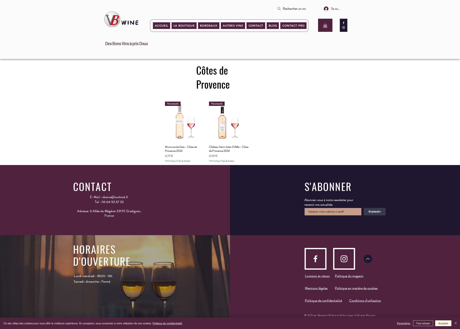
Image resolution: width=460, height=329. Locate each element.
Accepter (443, 323)
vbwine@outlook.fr (115, 197)
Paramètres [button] (403, 323)
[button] (208, 25)
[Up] (368, 259)
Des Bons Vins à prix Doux (126, 43)
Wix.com (370, 315)
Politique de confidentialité (167, 323)
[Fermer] (456, 323)
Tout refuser (423, 323)
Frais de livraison (183, 161)
